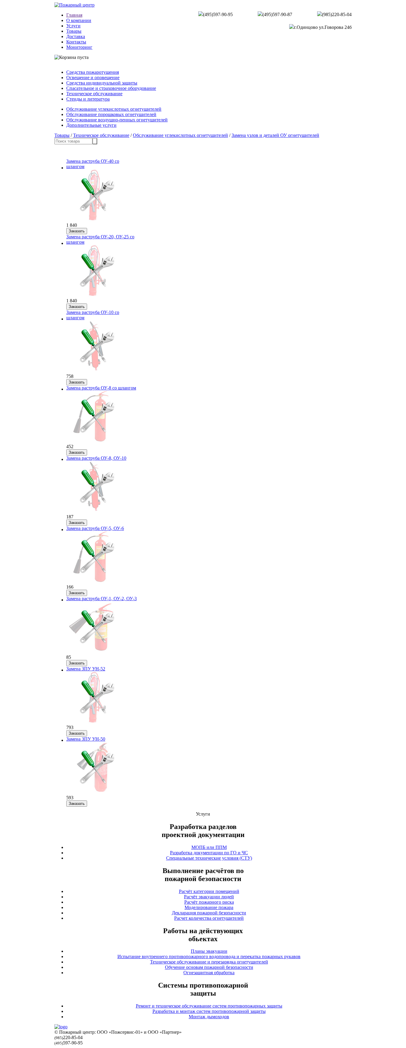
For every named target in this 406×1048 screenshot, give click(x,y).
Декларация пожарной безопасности (209, 912)
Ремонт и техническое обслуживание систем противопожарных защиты (209, 1005)
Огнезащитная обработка (209, 972)
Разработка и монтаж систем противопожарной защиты (209, 1011)
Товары (73, 31)
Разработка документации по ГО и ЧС (209, 852)
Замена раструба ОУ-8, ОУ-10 (96, 458)
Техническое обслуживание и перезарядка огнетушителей (209, 961)
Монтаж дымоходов (209, 1016)
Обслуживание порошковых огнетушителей (111, 114)
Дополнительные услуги (91, 125)
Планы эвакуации (209, 951)
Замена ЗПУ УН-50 (85, 739)
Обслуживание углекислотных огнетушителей (113, 109)
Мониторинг (79, 47)
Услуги (73, 25)
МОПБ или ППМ (209, 847)
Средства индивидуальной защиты (101, 82)
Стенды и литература (88, 98)
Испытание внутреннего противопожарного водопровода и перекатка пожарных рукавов (208, 956)
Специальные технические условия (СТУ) (209, 858)
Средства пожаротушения (92, 72)
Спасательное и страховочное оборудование (111, 88)
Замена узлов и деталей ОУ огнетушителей (275, 135)
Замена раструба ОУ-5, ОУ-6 (95, 528)
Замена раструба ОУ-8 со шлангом (101, 387)
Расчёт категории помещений (209, 891)
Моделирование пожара (209, 907)
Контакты (76, 41)
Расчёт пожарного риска (209, 902)
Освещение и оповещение (92, 77)
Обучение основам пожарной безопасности (209, 967)
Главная (74, 15)
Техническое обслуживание (94, 93)
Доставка (75, 36)
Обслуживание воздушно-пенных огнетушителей (117, 119)
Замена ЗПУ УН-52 (85, 668)
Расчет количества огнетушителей (209, 918)
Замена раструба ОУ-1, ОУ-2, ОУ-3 (101, 598)
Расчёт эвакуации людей (209, 896)
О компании (78, 20)
